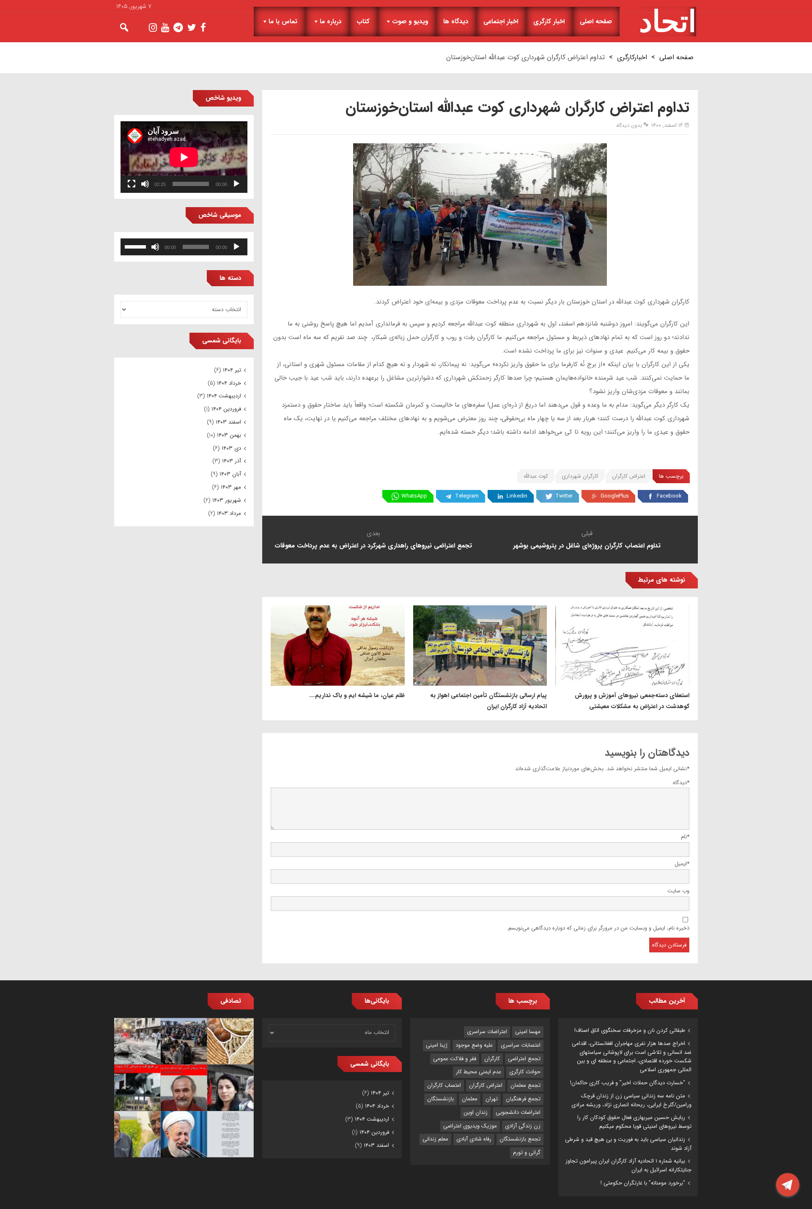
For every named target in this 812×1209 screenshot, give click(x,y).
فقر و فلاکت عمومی (454, 1058)
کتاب (363, 21)
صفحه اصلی (596, 21)
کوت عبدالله (536, 476)
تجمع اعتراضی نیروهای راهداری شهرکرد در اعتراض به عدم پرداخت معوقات (373, 546)
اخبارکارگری (632, 57)
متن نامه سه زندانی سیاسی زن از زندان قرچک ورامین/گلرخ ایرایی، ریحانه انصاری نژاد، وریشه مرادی (631, 1100)
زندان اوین (476, 1112)
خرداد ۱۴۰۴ (229, 383)
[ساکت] (145, 184)
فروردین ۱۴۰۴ (226, 409)
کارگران (492, 1058)
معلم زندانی (435, 1139)
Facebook (669, 496)
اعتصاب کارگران (444, 1085)
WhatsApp (414, 496)
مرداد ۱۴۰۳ (229, 513)
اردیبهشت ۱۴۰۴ (224, 395)
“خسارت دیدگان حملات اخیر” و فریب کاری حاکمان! (627, 1082)
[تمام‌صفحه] (131, 184)
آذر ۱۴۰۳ (231, 461)
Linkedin (517, 496)
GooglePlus (615, 496)
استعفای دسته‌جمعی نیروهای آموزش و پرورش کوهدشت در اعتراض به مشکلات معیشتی (632, 701)
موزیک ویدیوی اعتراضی (470, 1125)
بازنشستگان (440, 1098)
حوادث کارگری (524, 1071)
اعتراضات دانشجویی (518, 1112)
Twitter (564, 496)
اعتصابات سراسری (520, 1045)
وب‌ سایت (678, 890)
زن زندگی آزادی (522, 1125)
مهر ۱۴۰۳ (231, 487)
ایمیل (682, 863)
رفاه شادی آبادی (473, 1139)
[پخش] (236, 184)
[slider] (136, 246)
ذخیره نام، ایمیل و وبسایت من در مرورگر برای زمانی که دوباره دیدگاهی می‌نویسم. (598, 928)
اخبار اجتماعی (500, 21)
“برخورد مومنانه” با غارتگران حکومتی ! (643, 1183)
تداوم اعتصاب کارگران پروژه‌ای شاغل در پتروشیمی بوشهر (587, 546)
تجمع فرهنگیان (523, 1098)
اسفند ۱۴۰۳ (228, 422)
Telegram (467, 496)
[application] (184, 157)
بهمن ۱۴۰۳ (229, 435)
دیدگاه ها (455, 21)
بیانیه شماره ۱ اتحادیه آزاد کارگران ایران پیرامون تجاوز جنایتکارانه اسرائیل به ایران (628, 1165)
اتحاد (667, 21)
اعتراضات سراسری (487, 1031)
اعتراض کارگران (628, 476)
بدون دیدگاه (629, 125)
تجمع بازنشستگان (519, 1139)
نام (685, 836)
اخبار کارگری (549, 21)
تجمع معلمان (525, 1085)
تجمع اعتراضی (524, 1058)
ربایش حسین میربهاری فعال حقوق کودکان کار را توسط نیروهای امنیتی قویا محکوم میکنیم (634, 1122)
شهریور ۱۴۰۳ (226, 500)
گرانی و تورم (526, 1152)
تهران (492, 1098)
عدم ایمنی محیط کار (478, 1071)
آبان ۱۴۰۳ (230, 474)
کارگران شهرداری (580, 476)
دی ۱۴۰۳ (231, 448)
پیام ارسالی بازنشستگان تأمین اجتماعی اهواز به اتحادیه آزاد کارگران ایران (488, 701)
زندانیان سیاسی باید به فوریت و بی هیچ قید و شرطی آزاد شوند (628, 1144)
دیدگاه (681, 782)
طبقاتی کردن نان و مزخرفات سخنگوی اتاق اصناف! (629, 1030)
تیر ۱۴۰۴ (232, 370)
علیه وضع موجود (474, 1045)
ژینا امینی (436, 1045)
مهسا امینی (527, 1031)
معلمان (469, 1098)
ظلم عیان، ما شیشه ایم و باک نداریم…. (357, 695)
